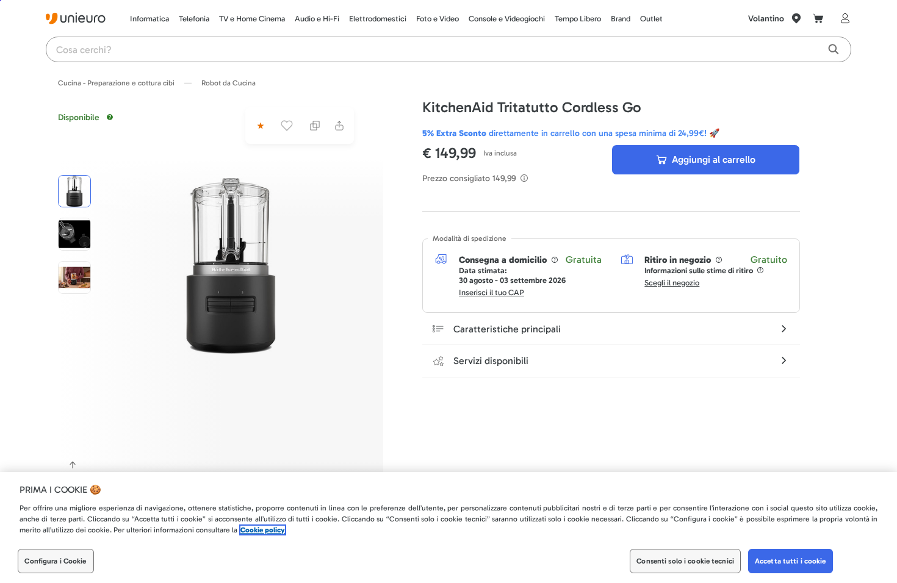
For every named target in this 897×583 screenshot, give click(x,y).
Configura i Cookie (55, 561)
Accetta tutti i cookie (790, 561)
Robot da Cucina (228, 83)
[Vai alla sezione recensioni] (259, 126)
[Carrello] (818, 18)
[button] (230, 266)
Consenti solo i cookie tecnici (685, 561)
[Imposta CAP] (796, 18)
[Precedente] (72, 464)
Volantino (766, 18)
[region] (448, 527)
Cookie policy (262, 530)
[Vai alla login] (842, 18)
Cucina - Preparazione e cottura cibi (116, 83)
